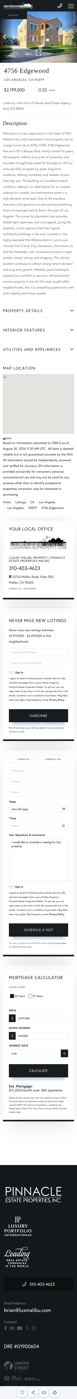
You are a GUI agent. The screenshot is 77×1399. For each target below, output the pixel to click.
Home (7, 502)
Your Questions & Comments (27, 835)
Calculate (38, 1070)
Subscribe (38, 716)
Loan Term (17, 987)
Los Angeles (47, 502)
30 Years (20, 996)
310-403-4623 (24, 568)
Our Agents (29, 588)
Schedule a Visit (53, 759)
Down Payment (19, 1028)
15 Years (38, 996)
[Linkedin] (12, 1328)
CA (32, 502)
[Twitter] (27, 1328)
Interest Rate (18, 1045)
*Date (12, 802)
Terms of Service (20, 946)
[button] (6, 37)
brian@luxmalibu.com (27, 1310)
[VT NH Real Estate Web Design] (38, 1366)
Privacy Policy (56, 700)
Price (12, 1010)
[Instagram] (34, 1328)
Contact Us (15, 588)
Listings (20, 502)
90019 (32, 508)
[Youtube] (19, 1328)
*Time (12, 818)
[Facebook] (5, 1328)
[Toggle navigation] (71, 6)
